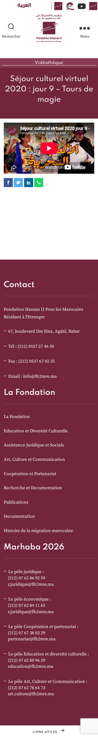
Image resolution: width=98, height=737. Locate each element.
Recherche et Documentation (33, 488)
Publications (16, 502)
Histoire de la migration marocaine (38, 531)
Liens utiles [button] (46, 732)
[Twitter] (18, 182)
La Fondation (17, 416)
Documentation (19, 516)
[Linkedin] (28, 182)
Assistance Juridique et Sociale (34, 445)
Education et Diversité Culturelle (36, 431)
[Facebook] (8, 182)
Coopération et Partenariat (30, 474)
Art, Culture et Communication (34, 459)
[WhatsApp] (38, 182)
